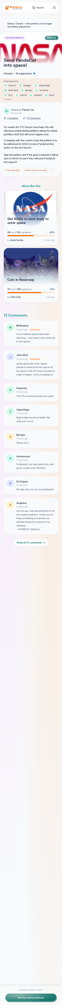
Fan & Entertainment (14, 38)
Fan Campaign (12, 170)
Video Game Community (35, 170)
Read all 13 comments (31, 542)
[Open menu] (54, 7)
